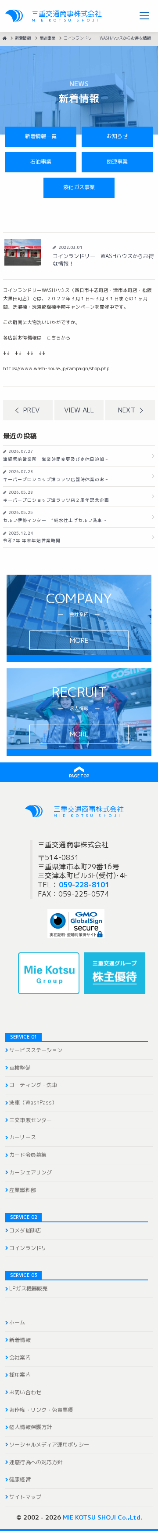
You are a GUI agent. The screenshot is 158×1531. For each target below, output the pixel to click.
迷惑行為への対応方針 (35, 1462)
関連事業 (117, 161)
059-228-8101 (84, 884)
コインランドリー (30, 1248)
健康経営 (19, 1479)
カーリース (22, 1137)
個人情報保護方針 (30, 1427)
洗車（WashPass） (33, 1102)
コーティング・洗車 (33, 1085)
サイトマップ (25, 1497)
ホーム (17, 1322)
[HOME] (5, 38)
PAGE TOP (79, 776)
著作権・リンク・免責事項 (41, 1410)
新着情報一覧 (41, 136)
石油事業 (40, 161)
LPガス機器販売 (28, 1288)
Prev (31, 410)
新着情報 (19, 1340)
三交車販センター (30, 1120)
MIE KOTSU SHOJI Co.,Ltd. (102, 1517)
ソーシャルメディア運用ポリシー (49, 1444)
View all (79, 410)
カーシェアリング (30, 1172)
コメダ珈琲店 (25, 1230)
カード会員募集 (28, 1155)
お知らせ (117, 136)
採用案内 (19, 1375)
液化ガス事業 (79, 187)
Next (126, 410)
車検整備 (19, 1068)
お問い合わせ (25, 1392)
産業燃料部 (22, 1190)
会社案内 (19, 1357)
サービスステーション (35, 1050)
